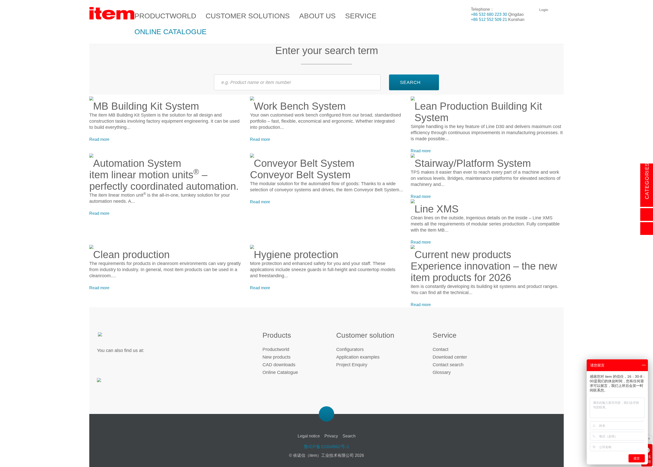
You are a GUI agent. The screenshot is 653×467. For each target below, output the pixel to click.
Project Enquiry (351, 364)
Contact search (448, 364)
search (410, 82)
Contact (440, 349)
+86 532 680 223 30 (489, 14)
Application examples (358, 357)
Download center (450, 357)
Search (349, 436)
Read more (99, 139)
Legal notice (309, 436)
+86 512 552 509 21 (489, 19)
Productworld (275, 349)
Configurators (350, 349)
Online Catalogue (280, 372)
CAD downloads (278, 364)
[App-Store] (114, 383)
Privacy (331, 436)
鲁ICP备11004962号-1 (326, 446)
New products (276, 357)
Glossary (442, 372)
